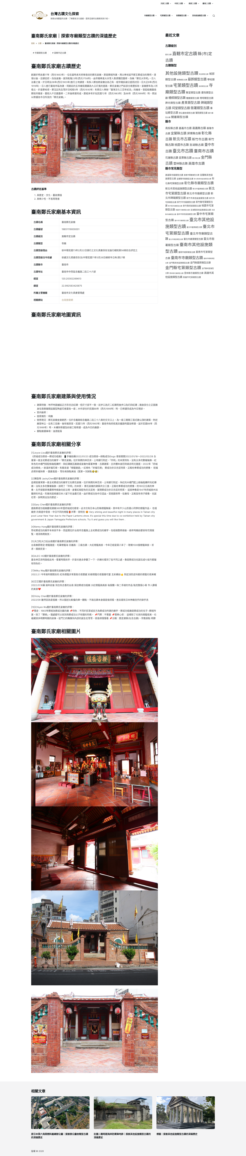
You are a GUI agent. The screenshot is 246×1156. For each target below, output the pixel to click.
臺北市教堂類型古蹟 (176, 239)
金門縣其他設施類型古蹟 (179, 263)
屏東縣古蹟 (194, 133)
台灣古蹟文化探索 (65, 14)
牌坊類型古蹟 (173, 102)
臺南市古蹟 (204, 151)
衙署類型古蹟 (200, 108)
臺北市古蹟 (183, 150)
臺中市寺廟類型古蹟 (182, 221)
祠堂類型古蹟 (181, 108)
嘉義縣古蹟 (199, 128)
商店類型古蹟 (203, 74)
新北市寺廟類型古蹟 (198, 193)
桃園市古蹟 (182, 145)
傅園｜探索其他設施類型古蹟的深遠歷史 (176, 1134)
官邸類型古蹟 (203, 86)
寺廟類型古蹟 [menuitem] (149, 15)
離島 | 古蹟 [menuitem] (207, 3)
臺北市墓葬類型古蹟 (194, 227)
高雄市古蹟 (196, 163)
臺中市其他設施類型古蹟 (186, 214)
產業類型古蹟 (190, 102)
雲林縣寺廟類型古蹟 (193, 273)
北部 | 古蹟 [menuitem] (165, 3)
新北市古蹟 (182, 139)
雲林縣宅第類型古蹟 (176, 273)
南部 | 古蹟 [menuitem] (193, 3)
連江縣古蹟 (196, 158)
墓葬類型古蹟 (197, 79)
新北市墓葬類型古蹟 (200, 189)
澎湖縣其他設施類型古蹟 (200, 210)
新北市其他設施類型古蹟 (178, 188)
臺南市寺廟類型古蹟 (187, 257)
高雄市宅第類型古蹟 (192, 277)
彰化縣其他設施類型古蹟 (202, 179)
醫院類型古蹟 (201, 113)
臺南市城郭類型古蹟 (186, 252)
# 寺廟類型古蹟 (40, 53)
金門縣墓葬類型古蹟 (200, 262)
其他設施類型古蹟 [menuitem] (199, 15)
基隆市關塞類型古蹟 (191, 175)
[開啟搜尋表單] (214, 16)
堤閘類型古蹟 (182, 80)
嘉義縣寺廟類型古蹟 (174, 175)
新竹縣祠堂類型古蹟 (192, 206)
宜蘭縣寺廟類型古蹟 (185, 179)
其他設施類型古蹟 (181, 73)
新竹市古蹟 (200, 139)
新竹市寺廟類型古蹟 (186, 202)
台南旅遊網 (67, 299)
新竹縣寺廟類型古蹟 (175, 206)
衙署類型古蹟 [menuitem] (181, 15)
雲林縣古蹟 (180, 163)
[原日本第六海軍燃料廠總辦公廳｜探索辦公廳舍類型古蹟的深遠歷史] (60, 1112)
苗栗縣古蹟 (185, 157)
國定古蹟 (168, 55)
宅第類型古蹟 (185, 85)
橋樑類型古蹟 (176, 98)
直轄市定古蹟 (184, 53)
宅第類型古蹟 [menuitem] (165, 15)
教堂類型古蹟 (193, 92)
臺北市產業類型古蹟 (193, 239)
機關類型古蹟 (192, 98)
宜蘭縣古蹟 (178, 133)
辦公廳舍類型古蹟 (187, 113)
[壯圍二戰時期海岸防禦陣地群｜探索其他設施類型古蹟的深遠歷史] (123, 1112)
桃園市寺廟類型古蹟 (183, 210)
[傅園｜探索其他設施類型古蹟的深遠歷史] (185, 1112)
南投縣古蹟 (171, 128)
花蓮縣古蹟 (171, 157)
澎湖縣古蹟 (196, 145)
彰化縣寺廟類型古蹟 (199, 183)
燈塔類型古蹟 (206, 98)
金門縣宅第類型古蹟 (183, 267)
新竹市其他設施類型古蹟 (197, 198)
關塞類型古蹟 (179, 117)
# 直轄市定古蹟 (59, 53)
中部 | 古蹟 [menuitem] (179, 3)
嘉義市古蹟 (185, 128)
